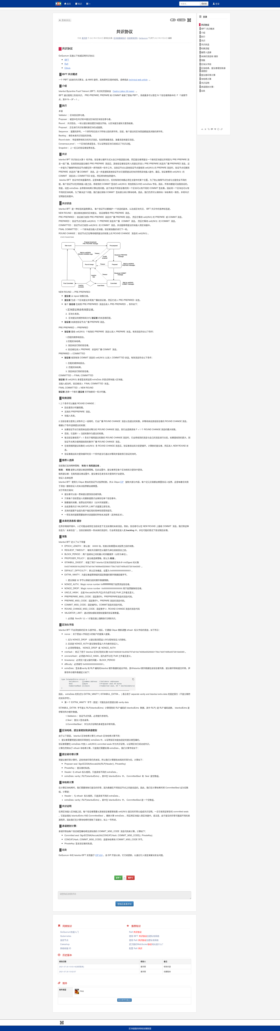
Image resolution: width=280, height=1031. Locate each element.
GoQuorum (143, 38)
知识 (79, 3)
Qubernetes (65, 936)
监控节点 (64, 940)
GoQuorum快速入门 (69, 931)
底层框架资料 (132, 38)
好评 (118, 877)
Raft (135, 931)
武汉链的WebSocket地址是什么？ (146, 944)
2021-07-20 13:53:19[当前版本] (71, 966)
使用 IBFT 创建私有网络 (144, 936)
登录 (217, 3)
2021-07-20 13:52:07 (67, 971)
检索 (205, 3)
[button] (88, 3)
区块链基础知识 (120, 38)
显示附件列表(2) (124, 1000)
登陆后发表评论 (124, 903)
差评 (130, 877)
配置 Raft (135, 948)
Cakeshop (65, 944)
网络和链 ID (65, 948)
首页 (68, 3)
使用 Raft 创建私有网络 (144, 940)
